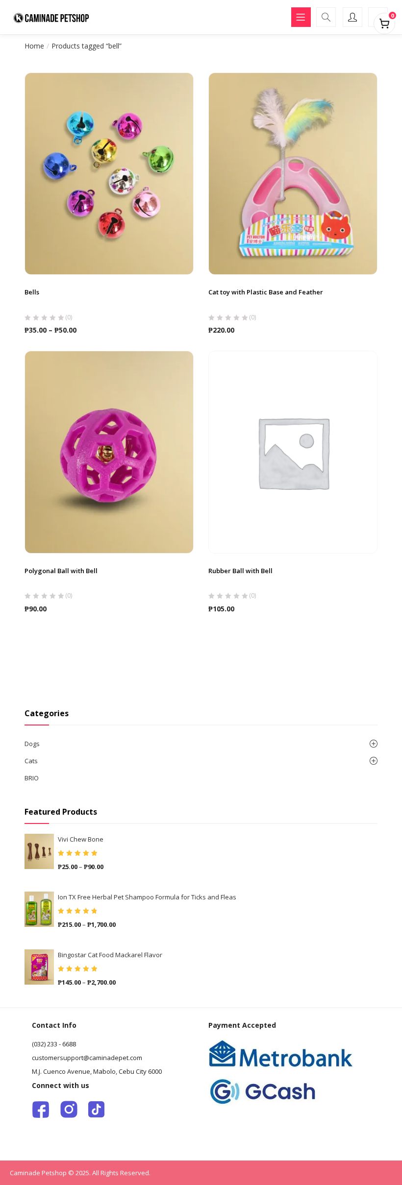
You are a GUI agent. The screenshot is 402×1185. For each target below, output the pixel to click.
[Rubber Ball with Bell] (293, 451)
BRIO (32, 778)
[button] (384, 21)
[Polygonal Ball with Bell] (109, 451)
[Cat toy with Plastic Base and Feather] (293, 173)
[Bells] (109, 173)
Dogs (32, 743)
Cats (31, 760)
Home (34, 45)
